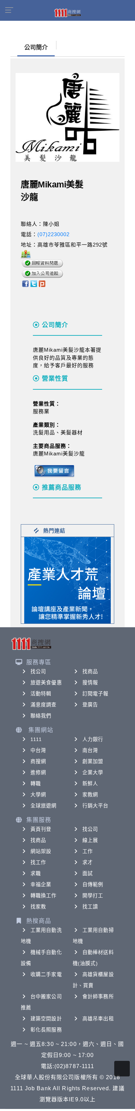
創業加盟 (92, 761)
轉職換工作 (43, 895)
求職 (35, 873)
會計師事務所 (98, 996)
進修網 (38, 772)
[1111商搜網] (67, 12)
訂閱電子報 (95, 693)
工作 (87, 851)
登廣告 (90, 704)
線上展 (90, 840)
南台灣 (90, 750)
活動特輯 (40, 693)
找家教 (38, 906)
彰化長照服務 (46, 1030)
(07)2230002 (53, 234)
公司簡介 (36, 47)
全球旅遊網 (43, 805)
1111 (36, 739)
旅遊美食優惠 (46, 682)
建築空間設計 (46, 1018)
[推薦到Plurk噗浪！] (42, 283)
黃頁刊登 (40, 829)
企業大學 (92, 772)
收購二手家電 (46, 974)
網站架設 (40, 851)
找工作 (38, 862)
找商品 (90, 671)
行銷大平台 (95, 805)
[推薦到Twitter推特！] (33, 283)
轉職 (35, 783)
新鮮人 (90, 783)
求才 (87, 862)
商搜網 (38, 761)
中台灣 (38, 750)
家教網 (90, 794)
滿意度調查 (43, 704)
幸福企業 (40, 884)
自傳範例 (92, 884)
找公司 (38, 671)
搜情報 (90, 682)
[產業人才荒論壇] (67, 580)
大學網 (38, 794)
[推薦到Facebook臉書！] (25, 283)
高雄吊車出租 (98, 1018)
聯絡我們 (40, 716)
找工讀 (90, 906)
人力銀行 (92, 739)
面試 (87, 873)
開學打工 (92, 895)
